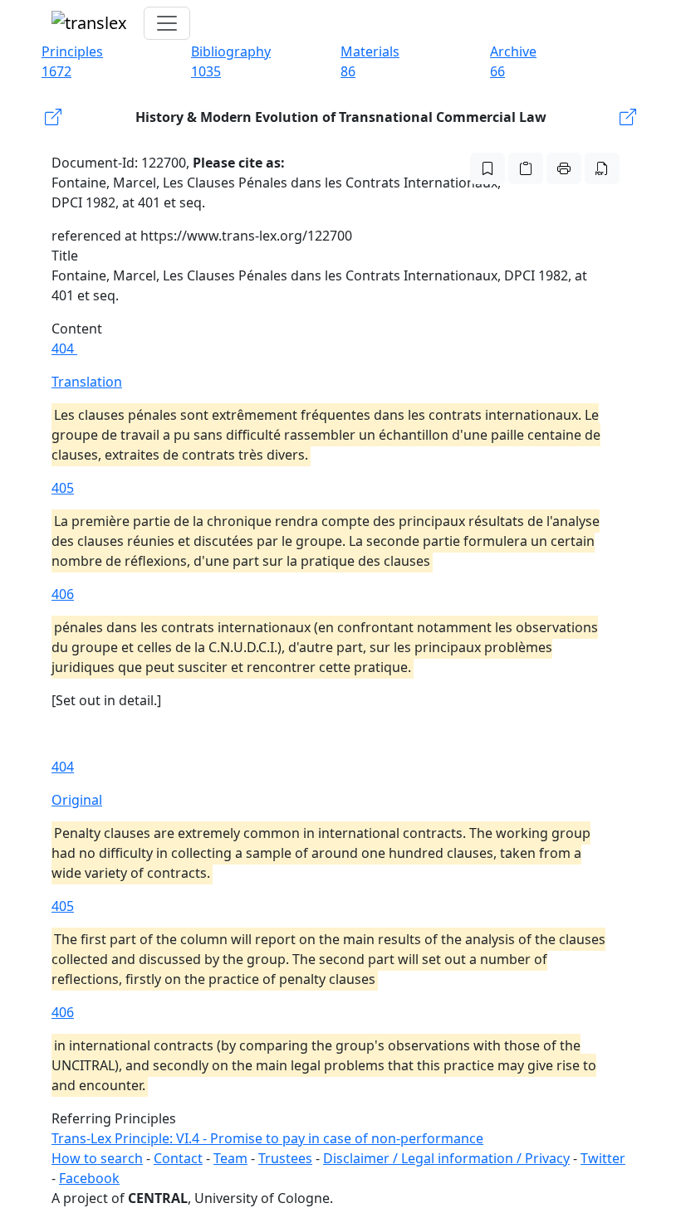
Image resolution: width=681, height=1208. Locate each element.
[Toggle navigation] (167, 23)
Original (76, 800)
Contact (178, 1158)
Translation (86, 382)
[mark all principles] (487, 168)
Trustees (285, 1158)
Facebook (89, 1178)
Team (230, 1158)
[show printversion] (563, 168)
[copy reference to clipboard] (525, 168)
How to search (97, 1158)
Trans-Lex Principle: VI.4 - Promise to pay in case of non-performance (267, 1138)
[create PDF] (602, 168)
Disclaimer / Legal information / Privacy (446, 1158)
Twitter (603, 1158)
